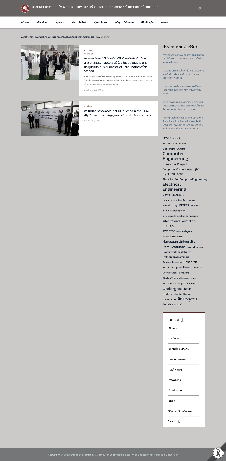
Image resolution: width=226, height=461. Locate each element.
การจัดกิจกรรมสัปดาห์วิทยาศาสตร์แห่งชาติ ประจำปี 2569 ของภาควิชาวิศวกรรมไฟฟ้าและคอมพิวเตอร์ (183, 58)
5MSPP (167, 138)
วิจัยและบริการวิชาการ (180, 411)
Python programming (176, 257)
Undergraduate (177, 288)
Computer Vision (173, 169)
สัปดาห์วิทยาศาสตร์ (172, 304)
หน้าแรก (25, 22)
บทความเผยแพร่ (177, 359)
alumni (176, 138)
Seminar (198, 267)
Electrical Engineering (174, 187)
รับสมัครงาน (175, 390)
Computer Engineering (175, 156)
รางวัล (171, 401)
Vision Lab (169, 299)
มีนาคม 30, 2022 (92, 120)
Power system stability (177, 252)
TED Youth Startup (172, 283)
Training (190, 283)
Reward (187, 267)
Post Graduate (174, 246)
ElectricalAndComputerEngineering (185, 179)
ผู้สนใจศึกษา (100, 22)
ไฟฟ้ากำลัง (174, 422)
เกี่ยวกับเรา (42, 22)
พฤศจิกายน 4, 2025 (93, 90)
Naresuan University (179, 241)
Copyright (192, 169)
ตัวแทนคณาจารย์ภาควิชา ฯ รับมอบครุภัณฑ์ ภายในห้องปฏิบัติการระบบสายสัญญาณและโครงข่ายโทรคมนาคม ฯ (117, 113)
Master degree (184, 231)
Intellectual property (174, 210)
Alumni (88, 50)
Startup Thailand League (176, 278)
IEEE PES (195, 205)
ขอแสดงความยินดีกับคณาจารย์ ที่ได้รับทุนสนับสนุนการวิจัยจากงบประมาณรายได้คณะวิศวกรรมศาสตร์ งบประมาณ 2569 (183, 105)
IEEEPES (184, 205)
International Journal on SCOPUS (179, 223)
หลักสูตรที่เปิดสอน (124, 22)
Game (166, 195)
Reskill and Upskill (172, 267)
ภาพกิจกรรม (175, 380)
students (194, 278)
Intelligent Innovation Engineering (180, 216)
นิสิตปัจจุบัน (147, 22)
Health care (177, 195)
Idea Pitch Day (170, 205)
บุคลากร (60, 22)
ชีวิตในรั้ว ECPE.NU (178, 349)
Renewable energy (172, 262)
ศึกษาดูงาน (187, 298)
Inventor (169, 230)
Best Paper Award (174, 149)
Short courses (170, 272)
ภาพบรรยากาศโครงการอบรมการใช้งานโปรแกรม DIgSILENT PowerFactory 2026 (182, 90)
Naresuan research (172, 236)
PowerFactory (195, 247)
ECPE (180, 174)
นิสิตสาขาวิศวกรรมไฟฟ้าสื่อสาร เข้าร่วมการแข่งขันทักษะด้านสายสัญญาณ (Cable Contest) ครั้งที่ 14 (183, 74)
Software (184, 272)
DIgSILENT (169, 174)
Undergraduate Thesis (177, 294)
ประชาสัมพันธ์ (79, 22)
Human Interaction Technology (179, 200)
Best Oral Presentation (175, 143)
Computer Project (175, 164)
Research (190, 261)
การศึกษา (88, 54)
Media (164, 22)
